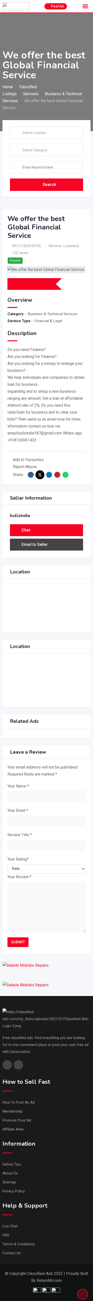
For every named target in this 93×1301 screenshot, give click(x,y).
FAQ (5, 1235)
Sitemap (9, 1182)
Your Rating (18, 859)
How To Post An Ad (18, 1102)
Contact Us (11, 1253)
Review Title (19, 834)
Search (49, 184)
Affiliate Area (13, 1129)
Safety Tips (11, 1164)
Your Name (18, 786)
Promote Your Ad (16, 1120)
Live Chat (10, 1226)
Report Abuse (25, 466)
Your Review (19, 876)
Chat (26, 530)
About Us (10, 1173)
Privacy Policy (13, 1191)
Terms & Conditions (18, 1244)
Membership (12, 1111)
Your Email (17, 810)
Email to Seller (35, 544)
